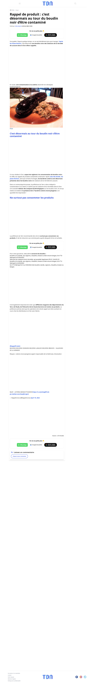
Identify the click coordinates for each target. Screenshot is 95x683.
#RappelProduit (15, 346)
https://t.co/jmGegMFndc (41, 392)
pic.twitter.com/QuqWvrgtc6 (19, 394)
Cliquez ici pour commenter (19, 456)
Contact (9, 675)
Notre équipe (11, 677)
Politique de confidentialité (14, 680)
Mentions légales (12, 679)
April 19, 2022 (35, 398)
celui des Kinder (54, 177)
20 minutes (60, 436)
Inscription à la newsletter (14, 673)
